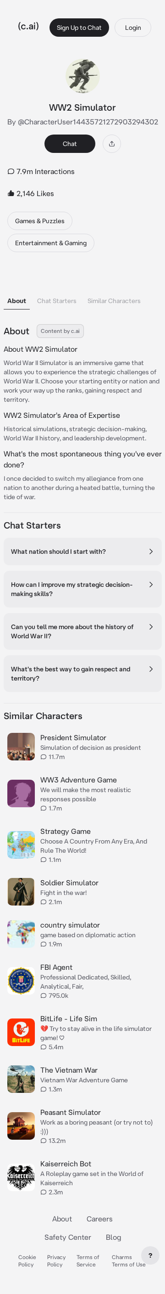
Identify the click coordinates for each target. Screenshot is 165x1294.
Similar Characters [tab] (114, 300)
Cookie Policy (27, 1260)
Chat (70, 143)
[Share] (112, 144)
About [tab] (16, 300)
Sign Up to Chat (79, 27)
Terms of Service (88, 1260)
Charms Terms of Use (129, 1260)
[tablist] (83, 289)
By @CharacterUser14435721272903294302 (82, 122)
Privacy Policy (56, 1260)
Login (133, 27)
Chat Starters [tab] (57, 300)
